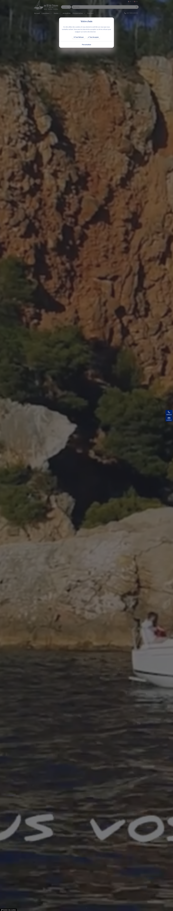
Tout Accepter (94, 37)
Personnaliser (86, 44)
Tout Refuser (79, 37)
